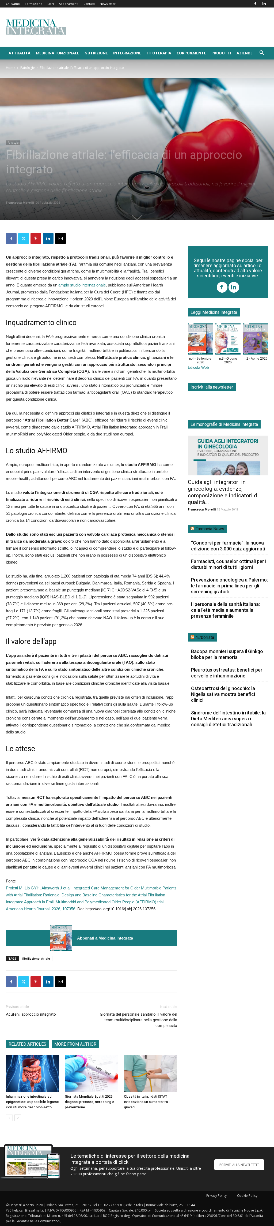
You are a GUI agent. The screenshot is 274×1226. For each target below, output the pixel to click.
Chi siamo (13, 4)
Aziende (245, 52)
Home (10, 67)
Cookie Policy (247, 1195)
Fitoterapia (159, 52)
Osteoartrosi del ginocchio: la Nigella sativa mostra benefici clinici (223, 694)
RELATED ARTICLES (27, 1044)
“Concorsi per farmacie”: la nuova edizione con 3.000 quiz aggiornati (228, 545)
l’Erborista (204, 637)
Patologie (27, 67)
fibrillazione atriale (36, 958)
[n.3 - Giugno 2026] (227, 340)
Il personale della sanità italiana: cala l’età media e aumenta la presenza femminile (225, 610)
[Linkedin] (264, 4)
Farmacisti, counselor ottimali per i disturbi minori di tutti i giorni (228, 564)
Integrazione (127, 52)
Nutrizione (96, 52)
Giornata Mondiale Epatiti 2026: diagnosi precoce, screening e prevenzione (89, 1101)
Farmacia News (209, 528)
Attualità (20, 52)
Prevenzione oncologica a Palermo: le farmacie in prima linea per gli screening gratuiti (229, 585)
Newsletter (108, 4)
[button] (261, 53)
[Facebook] (255, 4)
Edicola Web (198, 368)
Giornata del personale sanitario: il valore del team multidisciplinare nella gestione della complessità (138, 1020)
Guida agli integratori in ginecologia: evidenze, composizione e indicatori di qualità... (223, 492)
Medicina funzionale (57, 52)
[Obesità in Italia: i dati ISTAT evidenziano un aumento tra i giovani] (150, 1073)
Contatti (89, 4)
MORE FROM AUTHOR (75, 1044)
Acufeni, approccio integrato (32, 1014)
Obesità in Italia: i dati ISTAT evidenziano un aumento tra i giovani (146, 1101)
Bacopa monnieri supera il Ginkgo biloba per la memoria (227, 654)
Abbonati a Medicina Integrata (105, 938)
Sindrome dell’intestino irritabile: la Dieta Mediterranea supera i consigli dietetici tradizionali (228, 718)
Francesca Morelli (20, 202)
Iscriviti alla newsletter (212, 387)
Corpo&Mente (191, 52)
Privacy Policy (216, 1195)
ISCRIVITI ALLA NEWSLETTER (239, 1164)
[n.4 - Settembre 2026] (61, 938)
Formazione (33, 4)
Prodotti (221, 52)
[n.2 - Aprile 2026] (255, 340)
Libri (50, 4)
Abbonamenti (68, 4)
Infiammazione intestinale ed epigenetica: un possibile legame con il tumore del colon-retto (32, 1101)
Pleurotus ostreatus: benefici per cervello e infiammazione (226, 673)
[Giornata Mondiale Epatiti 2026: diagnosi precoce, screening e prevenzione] (91, 1073)
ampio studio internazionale (82, 285)
